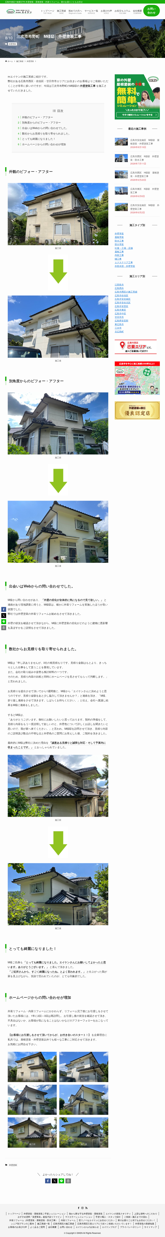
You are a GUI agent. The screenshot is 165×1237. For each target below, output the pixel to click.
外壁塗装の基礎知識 (144, 1223)
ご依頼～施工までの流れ (135, 1216)
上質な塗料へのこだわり (145, 1213)
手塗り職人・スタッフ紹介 (108, 1216)
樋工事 (118, 258)
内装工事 (119, 255)
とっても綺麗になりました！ (39, 139)
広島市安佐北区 (123, 302)
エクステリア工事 (124, 262)
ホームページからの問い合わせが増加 (44, 144)
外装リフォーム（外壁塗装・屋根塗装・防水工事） (33, 1220)
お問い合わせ (66, 1226)
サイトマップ (150, 1226)
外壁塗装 (12, 44)
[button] (48, 1180)
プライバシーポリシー (130, 1226)
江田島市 (119, 284)
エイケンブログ (109, 1226)
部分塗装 (119, 244)
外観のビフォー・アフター (37, 117)
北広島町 (119, 331)
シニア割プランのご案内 (22, 1223)
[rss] (86, 1208)
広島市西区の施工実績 (126, 291)
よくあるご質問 (37, 1226)
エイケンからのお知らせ (87, 1226)
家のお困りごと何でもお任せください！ (136, 1220)
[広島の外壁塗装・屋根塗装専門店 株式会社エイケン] (19, 11)
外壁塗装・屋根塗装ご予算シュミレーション (45, 1213)
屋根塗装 (119, 237)
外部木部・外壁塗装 (125, 266)
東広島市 (119, 324)
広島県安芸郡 (121, 320)
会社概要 (52, 1226)
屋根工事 (119, 251)
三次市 (118, 327)
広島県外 (119, 288)
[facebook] (78, 1208)
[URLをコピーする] (68, 1180)
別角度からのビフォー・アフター (41, 122)
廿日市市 (119, 317)
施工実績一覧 (43, 1223)
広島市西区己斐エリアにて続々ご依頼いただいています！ (104, 1223)
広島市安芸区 (121, 306)
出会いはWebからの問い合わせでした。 (45, 128)
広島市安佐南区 (123, 299)
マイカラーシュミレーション (78, 1216)
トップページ (14, 1213)
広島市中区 (120, 313)
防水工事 (119, 240)
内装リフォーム (68, 1220)
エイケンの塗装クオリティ (118, 1213)
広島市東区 (120, 309)
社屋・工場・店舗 (124, 248)
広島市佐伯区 (121, 295)
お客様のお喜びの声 (17, 1226)
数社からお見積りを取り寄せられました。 (46, 133)
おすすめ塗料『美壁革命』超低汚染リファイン (40, 1216)
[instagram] (82, 1208)
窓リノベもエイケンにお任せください (96, 1220)
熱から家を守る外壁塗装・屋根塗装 (85, 1213)
